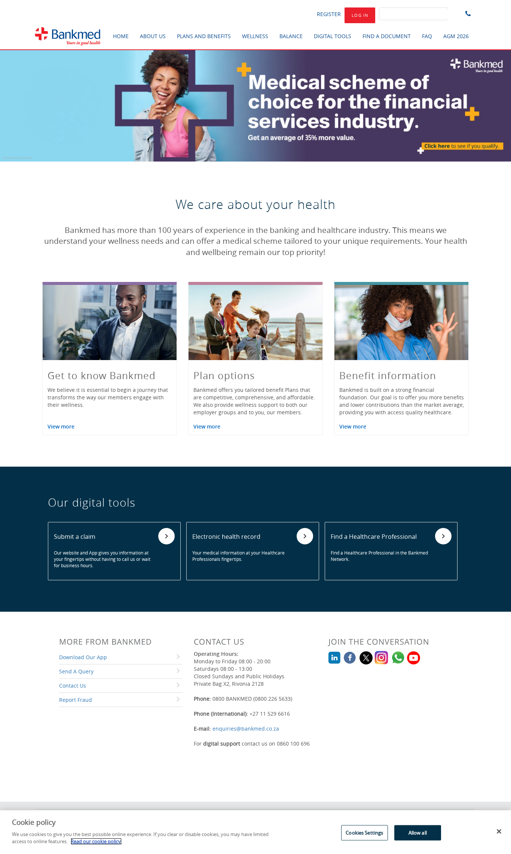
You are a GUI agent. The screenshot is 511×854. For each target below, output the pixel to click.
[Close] (499, 831)
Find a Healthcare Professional (374, 536)
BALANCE (291, 36)
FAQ (427, 36)
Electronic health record (226, 536)
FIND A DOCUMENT (386, 36)
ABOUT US (153, 36)
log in (360, 15)
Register (329, 14)
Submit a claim (74, 536)
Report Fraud (75, 699)
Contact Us (72, 685)
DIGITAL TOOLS (332, 36)
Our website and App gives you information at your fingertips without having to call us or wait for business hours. (102, 559)
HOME (121, 36)
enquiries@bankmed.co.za (245, 728)
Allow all (418, 832)
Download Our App (83, 657)
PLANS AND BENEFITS (204, 36)
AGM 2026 (456, 36)
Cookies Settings (364, 832)
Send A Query (76, 671)
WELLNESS (255, 36)
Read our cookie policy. (96, 841)
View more (61, 426)
